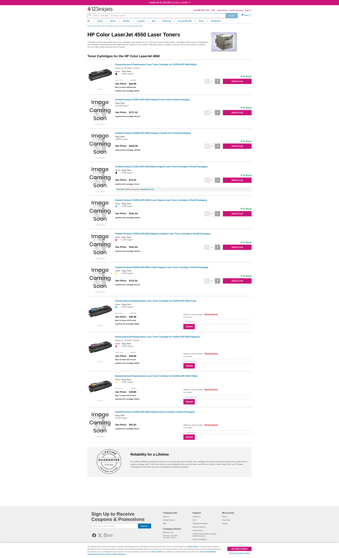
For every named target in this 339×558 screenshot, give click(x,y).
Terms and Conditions (208, 552)
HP (103, 26)
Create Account (236, 10)
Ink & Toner (97, 26)
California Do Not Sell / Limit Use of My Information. (106, 554)
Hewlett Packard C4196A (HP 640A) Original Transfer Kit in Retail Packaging (153, 133)
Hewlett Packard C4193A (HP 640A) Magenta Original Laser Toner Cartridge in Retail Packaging (162, 234)
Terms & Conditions (200, 539)
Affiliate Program (169, 520)
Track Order (222, 10)
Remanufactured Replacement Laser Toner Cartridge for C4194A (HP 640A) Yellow (156, 376)
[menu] (169, 22)
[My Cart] (246, 15)
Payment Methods (199, 527)
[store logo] (100, 9)
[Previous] (149, 3)
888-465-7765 (203, 10)
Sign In (248, 10)
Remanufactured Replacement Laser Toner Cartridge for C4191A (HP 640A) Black (156, 64)
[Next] (190, 3)
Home (89, 26)
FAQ (213, 10)
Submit (189, 326)
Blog (164, 523)
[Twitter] (100, 537)
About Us (166, 517)
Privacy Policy (198, 530)
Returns (225, 523)
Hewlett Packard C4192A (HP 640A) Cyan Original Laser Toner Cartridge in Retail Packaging (161, 200)
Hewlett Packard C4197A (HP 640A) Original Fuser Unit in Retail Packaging (152, 99)
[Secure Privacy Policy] (108, 537)
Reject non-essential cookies (239, 553)
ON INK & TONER (169, 2)
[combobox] (162, 15)
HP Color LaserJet (113, 26)
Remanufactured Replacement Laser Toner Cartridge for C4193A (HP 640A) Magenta (157, 337)
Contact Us (196, 517)
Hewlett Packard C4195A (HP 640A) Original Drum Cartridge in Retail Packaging (155, 412)
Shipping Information (200, 523)
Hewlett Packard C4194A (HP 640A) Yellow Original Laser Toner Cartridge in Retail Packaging (161, 267)
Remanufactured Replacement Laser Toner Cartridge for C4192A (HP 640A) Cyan (155, 301)
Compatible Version (146, 189)
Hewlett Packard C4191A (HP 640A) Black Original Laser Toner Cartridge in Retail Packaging (161, 167)
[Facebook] (94, 537)
